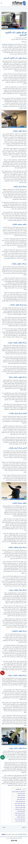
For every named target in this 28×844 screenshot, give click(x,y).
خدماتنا (5, 836)
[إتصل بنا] (2, 673)
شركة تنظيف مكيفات (21, 793)
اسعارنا (26, 836)
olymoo (3, 834)
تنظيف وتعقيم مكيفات (21, 797)
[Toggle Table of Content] (23, 789)
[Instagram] (12, 840)
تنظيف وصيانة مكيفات (21, 811)
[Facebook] (16, 840)
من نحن (7, 838)
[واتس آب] (2, 757)
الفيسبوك (10, 785)
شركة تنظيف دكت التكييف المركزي (18, 791)
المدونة (14, 836)
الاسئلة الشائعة (20, 836)
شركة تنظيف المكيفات (21, 816)
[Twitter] (14, 840)
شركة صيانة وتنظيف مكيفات (20, 813)
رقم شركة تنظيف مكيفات (20, 801)
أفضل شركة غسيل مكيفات (20, 807)
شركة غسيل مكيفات (21, 795)
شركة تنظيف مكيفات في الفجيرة (15, 220)
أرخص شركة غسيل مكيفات (20, 809)
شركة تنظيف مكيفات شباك (20, 805)
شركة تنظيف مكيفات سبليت (20, 803)
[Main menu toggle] (1, 3)
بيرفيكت (19, 44)
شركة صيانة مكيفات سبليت (20, 814)
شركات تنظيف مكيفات (21, 799)
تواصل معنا (10, 836)
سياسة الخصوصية (14, 838)
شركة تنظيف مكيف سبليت (20, 820)
